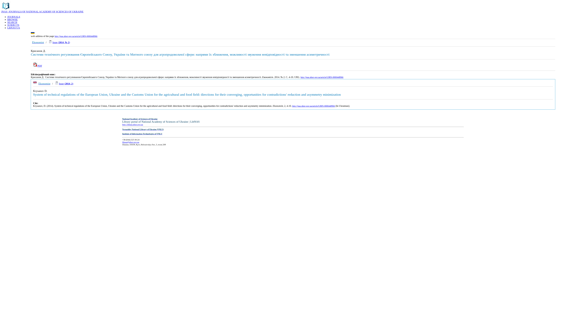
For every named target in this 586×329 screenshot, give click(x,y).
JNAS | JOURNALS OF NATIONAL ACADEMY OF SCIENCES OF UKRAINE (42, 11)
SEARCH (12, 22)
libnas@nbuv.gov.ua (130, 142)
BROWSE (12, 19)
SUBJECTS (13, 25)
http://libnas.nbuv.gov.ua (132, 124)
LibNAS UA (13, 28)
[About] (5, 9)
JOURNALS (13, 17)
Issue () (61, 42)
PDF (40, 66)
